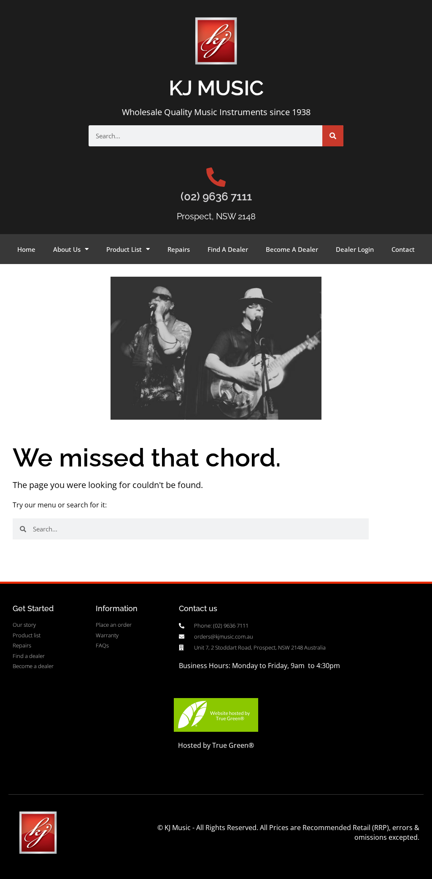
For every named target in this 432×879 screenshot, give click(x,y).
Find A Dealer (228, 249)
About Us (67, 249)
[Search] (332, 135)
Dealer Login (355, 249)
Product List (124, 249)
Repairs (178, 249)
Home (26, 249)
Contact (403, 249)
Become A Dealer (292, 249)
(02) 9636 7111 (216, 196)
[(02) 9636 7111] (216, 177)
